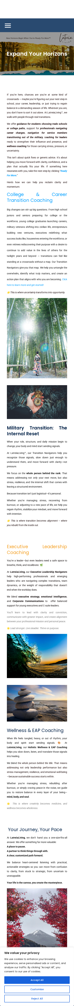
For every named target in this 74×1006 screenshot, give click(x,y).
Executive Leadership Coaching (37, 550)
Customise (37, 989)
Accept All (37, 980)
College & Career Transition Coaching (37, 197)
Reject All (37, 998)
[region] (37, 976)
